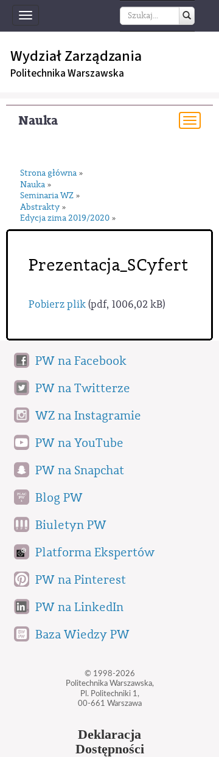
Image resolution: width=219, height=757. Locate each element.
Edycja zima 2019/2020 (64, 218)
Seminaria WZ (47, 196)
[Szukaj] (187, 16)
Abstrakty (40, 207)
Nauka (38, 121)
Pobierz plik (57, 304)
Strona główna (48, 173)
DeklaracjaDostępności (109, 741)
